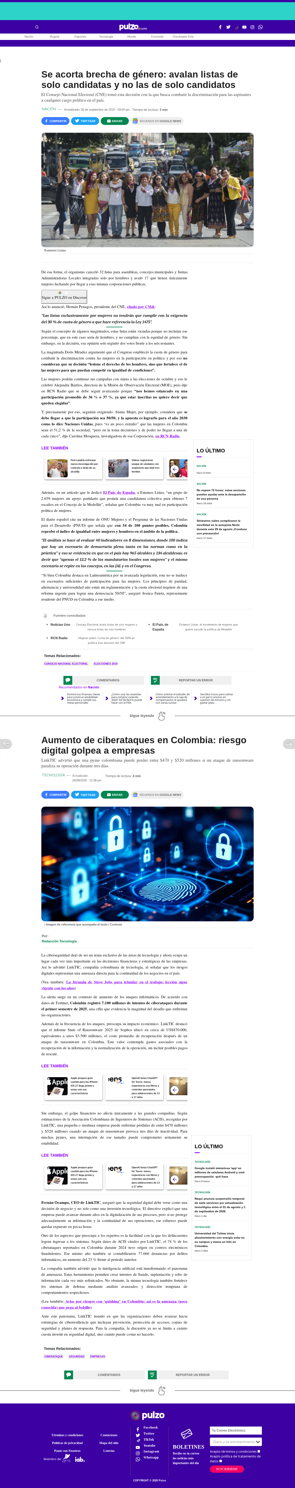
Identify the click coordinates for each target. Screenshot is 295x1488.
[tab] (103, 680)
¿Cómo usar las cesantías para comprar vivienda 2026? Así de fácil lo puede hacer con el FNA (126, 698)
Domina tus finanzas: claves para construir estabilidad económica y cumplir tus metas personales (83, 698)
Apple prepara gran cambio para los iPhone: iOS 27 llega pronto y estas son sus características (84, 1086)
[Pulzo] (133, 27)
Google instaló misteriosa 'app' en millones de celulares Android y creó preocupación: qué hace (220, 1172)
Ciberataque (53, 1356)
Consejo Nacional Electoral (66, 663)
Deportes (80, 37)
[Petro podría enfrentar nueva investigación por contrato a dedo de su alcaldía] (57, 468)
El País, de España (119, 492)
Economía (157, 37)
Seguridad (76, 1356)
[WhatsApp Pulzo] (260, 29)
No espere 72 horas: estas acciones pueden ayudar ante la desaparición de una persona (221, 494)
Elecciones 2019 (105, 663)
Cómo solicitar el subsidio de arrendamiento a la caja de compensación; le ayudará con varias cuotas (173, 698)
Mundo (131, 37)
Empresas (97, 1356)
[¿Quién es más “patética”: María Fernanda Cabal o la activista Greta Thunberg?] (179, 468)
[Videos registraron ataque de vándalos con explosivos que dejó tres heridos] (118, 468)
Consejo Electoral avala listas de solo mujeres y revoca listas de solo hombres (106, 627)
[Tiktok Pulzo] (237, 29)
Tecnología (106, 37)
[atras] (175, 469)
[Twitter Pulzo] (228, 29)
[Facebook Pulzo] (220, 29)
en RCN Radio (167, 436)
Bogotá (54, 37)
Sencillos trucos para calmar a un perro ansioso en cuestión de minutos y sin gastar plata (216, 698)
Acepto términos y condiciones (233, 1451)
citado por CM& (141, 306)
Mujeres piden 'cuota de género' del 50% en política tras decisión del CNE (106, 640)
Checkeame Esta (183, 37)
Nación (29, 37)
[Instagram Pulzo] (252, 29)
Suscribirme (227, 1469)
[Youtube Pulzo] (244, 29)
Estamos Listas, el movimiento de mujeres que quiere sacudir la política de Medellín (208, 627)
